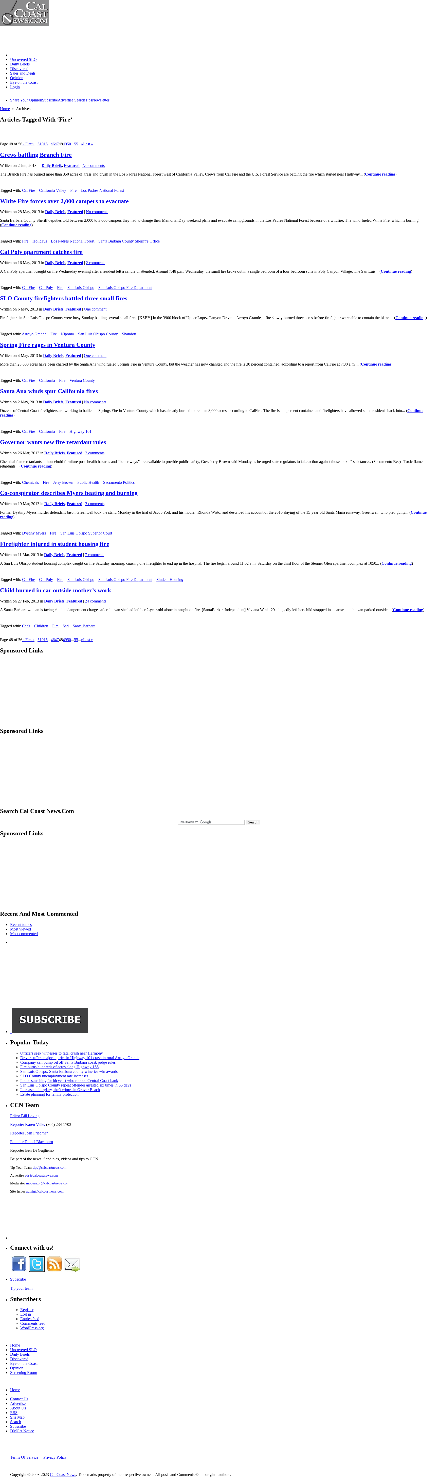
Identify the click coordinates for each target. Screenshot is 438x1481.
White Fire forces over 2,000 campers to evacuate (64, 201)
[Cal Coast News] (24, 24)
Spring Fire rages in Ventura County (47, 344)
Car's (26, 626)
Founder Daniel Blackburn (31, 1142)
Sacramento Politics (119, 482)
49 (65, 144)
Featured (72, 165)
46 (53, 144)
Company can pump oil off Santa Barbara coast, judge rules (68, 1062)
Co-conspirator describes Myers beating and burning (69, 493)
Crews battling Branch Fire (36, 154)
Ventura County (82, 380)
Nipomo (67, 334)
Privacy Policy (55, 1457)
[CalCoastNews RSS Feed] (54, 1270)
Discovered (19, 68)
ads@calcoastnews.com (41, 1175)
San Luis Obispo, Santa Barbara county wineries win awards (69, 1071)
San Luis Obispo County (98, 334)
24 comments (95, 601)
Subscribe (50, 100)
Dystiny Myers (34, 533)
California (47, 380)
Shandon (129, 334)
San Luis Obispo (80, 287)
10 (42, 144)
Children (41, 626)
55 (76, 144)
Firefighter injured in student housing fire (54, 544)
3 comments (94, 504)
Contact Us (19, 1399)
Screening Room (23, 1372)
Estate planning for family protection (49, 1094)
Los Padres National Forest (102, 190)
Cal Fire (28, 190)
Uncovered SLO (23, 59)
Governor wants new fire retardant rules (53, 442)
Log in (25, 1314)
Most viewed (20, 929)
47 (57, 144)
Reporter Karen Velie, (27, 1124)
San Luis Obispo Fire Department (125, 287)
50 (69, 144)
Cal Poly (46, 287)
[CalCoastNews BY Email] (72, 1270)
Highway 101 (80, 431)
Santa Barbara (84, 626)
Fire (73, 190)
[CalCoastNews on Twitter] (37, 1270)
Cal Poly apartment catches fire (41, 252)
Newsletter (100, 100)
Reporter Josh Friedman (29, 1133)
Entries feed (29, 1319)
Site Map (17, 1417)
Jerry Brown (63, 482)
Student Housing (169, 579)
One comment (95, 309)
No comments (93, 165)
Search (79, 100)
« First (27, 144)
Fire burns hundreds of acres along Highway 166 (59, 1067)
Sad (66, 626)
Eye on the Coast (24, 82)
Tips (88, 100)
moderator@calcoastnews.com (47, 1183)
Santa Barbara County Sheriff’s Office (129, 241)
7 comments (94, 555)
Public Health (88, 482)
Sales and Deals (22, 73)
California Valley (52, 190)
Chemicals (30, 482)
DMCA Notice (22, 1431)
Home (15, 55)
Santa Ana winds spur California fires (49, 391)
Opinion (16, 78)
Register (26, 1309)
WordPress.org (32, 1328)
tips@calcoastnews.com (49, 1167)
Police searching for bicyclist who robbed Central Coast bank (69, 1080)
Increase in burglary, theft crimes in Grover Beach (60, 1090)
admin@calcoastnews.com (45, 1191)
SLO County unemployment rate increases (54, 1076)
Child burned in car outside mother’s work (55, 590)
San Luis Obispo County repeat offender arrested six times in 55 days (75, 1085)
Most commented (24, 934)
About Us (18, 1408)
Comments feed (32, 1323)
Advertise (65, 100)
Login (15, 87)
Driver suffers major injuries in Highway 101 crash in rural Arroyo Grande (79, 1058)
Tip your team (21, 1288)
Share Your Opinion (26, 100)
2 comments (95, 263)
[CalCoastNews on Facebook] (19, 1270)
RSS (13, 1412)
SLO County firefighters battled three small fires (63, 298)
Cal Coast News (63, 1474)
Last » (88, 144)
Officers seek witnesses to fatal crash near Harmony (61, 1053)
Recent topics (21, 924)
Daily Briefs (20, 64)
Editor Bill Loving (25, 1116)
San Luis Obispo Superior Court (86, 533)
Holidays (39, 241)
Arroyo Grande (34, 334)
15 (46, 144)
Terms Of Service (24, 1457)
